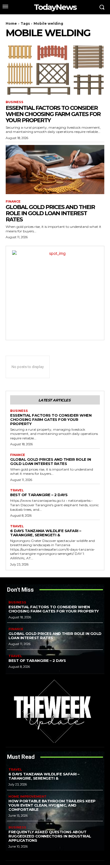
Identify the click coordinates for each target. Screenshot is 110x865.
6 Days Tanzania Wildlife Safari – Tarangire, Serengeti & (45, 532)
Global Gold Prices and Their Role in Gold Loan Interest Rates (50, 213)
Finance (13, 201)
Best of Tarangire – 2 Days (38, 494)
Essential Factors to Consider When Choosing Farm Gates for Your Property (53, 114)
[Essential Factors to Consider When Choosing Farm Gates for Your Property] (55, 70)
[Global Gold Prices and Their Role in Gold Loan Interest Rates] (55, 169)
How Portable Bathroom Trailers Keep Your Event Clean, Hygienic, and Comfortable (52, 805)
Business (14, 102)
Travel (17, 490)
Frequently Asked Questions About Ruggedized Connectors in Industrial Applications (49, 836)
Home (11, 23)
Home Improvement (27, 796)
